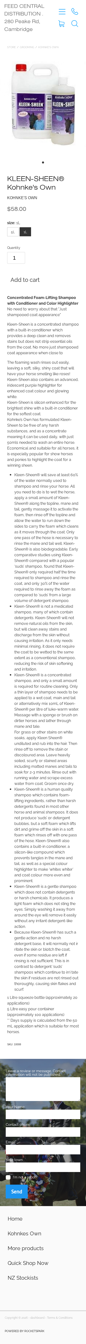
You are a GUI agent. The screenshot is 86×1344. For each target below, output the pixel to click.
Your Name (15, 1106)
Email (10, 1142)
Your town (14, 1159)
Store (11, 47)
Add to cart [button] (25, 279)
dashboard (37, 1317)
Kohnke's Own (48, 47)
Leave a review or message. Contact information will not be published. (36, 1072)
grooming (27, 47)
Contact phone (18, 1124)
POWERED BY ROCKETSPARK (24, 1331)
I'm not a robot (24, 1177)
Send (16, 1191)
